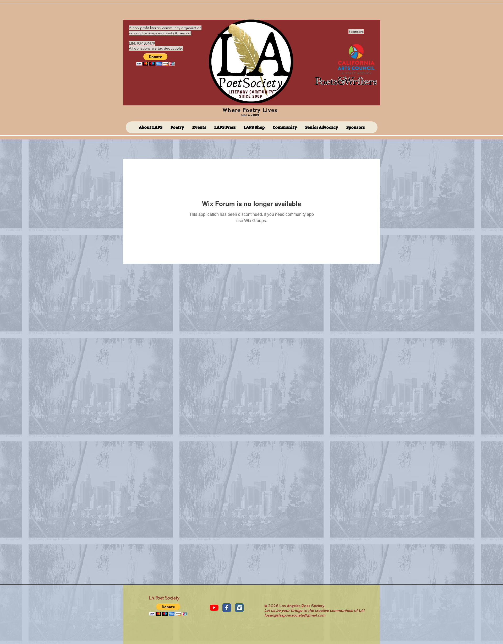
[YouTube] (214, 607)
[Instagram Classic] (239, 607)
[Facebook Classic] (226, 607)
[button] (155, 59)
